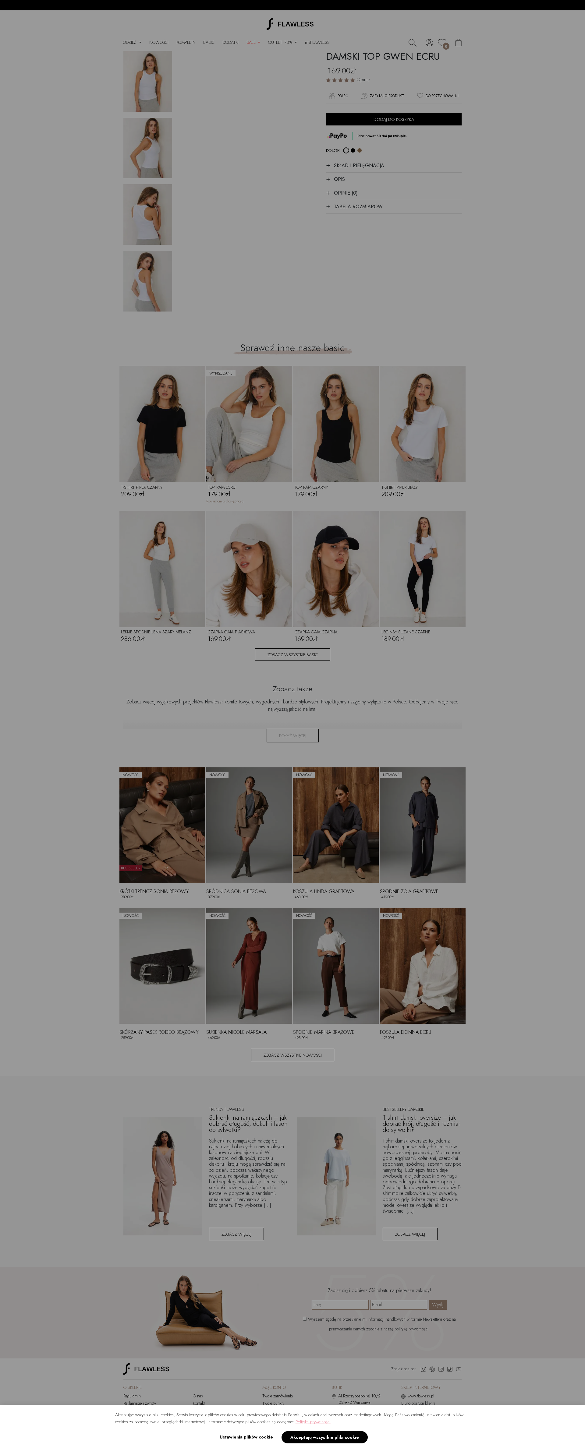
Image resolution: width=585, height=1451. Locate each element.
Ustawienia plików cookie (246, 1437)
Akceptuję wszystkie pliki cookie (324, 1437)
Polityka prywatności (313, 1422)
